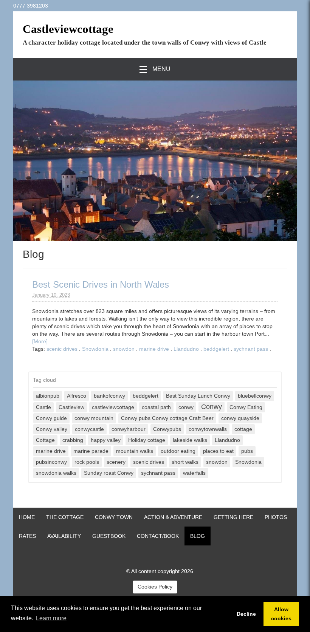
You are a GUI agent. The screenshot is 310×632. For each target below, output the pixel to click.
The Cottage (65, 517)
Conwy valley (51, 429)
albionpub (47, 396)
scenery (116, 462)
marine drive (154, 349)
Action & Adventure (173, 517)
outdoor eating (178, 451)
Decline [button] (246, 614)
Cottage (45, 440)
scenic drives (62, 349)
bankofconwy (109, 396)
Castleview (71, 407)
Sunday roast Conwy (108, 473)
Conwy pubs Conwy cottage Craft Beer (167, 418)
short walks (185, 462)
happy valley (106, 440)
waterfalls (194, 473)
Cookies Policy (155, 587)
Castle (43, 407)
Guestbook (109, 536)
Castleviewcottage (68, 29)
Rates (27, 536)
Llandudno (186, 349)
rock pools (86, 462)
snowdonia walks (56, 473)
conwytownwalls (208, 429)
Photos (276, 517)
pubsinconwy (51, 462)
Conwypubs (167, 429)
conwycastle (89, 429)
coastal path (156, 407)
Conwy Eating (245, 407)
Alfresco (76, 396)
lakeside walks (190, 440)
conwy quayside (240, 418)
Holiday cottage (146, 440)
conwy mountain (93, 418)
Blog (197, 536)
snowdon (124, 349)
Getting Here (233, 517)
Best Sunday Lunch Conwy (198, 396)
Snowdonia (95, 349)
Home (27, 517)
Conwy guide (51, 418)
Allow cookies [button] (281, 613)
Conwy (211, 406)
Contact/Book (158, 536)
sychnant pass (251, 349)
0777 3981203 (30, 6)
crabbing (72, 440)
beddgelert (216, 349)
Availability (64, 536)
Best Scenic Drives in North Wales (100, 284)
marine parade (90, 451)
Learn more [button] (51, 618)
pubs (247, 451)
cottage (243, 429)
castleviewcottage (113, 407)
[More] (40, 341)
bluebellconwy (254, 396)
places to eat (218, 451)
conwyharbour (129, 429)
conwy (186, 407)
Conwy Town (114, 517)
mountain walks (134, 451)
